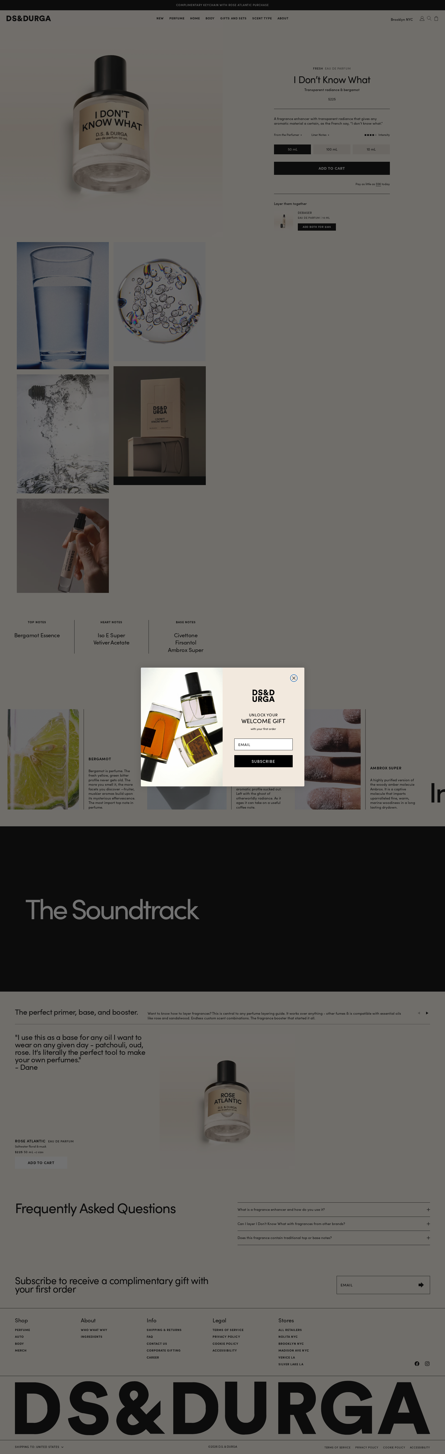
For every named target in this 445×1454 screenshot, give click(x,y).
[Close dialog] (293, 678)
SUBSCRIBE (263, 761)
